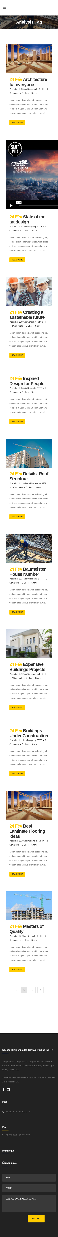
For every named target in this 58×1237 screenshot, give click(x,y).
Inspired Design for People (26, 381)
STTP (41, 89)
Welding (30, 579)
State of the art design (27, 219)
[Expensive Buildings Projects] (29, 643)
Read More (17, 122)
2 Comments (17, 326)
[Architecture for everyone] (29, 59)
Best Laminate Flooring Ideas (27, 831)
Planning (31, 841)
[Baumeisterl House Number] (29, 548)
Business (31, 89)
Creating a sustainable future (27, 315)
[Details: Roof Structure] (29, 453)
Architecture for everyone (28, 82)
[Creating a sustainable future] (29, 291)
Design (30, 226)
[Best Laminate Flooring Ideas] (29, 805)
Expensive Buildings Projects (27, 667)
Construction (33, 322)
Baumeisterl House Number (28, 572)
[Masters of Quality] (29, 905)
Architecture (32, 483)
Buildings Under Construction (28, 733)
